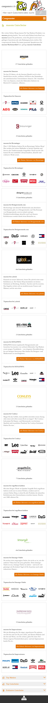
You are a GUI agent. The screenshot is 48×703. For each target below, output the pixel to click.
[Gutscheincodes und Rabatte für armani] (41, 175)
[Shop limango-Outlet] (24, 547)
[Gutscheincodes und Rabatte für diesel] (32, 181)
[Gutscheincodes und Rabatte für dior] (24, 373)
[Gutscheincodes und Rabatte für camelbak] (15, 109)
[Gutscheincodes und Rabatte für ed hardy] (6, 452)
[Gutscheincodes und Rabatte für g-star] (41, 452)
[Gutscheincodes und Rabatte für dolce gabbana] (15, 236)
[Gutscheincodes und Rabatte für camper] (32, 667)
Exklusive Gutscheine (15, 690)
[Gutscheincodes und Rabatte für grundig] (15, 661)
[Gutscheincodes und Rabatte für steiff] (32, 452)
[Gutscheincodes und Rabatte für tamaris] (24, 589)
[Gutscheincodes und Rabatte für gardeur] (32, 517)
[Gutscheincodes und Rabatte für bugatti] (41, 109)
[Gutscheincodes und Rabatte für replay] (24, 308)
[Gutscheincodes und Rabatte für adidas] (15, 380)
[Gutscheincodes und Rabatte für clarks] (15, 595)
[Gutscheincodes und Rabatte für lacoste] (41, 661)
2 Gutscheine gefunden (24, 335)
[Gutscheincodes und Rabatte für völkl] (6, 595)
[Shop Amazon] (24, 60)
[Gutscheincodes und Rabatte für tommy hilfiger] (41, 236)
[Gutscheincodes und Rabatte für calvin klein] (24, 445)
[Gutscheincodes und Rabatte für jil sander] (24, 103)
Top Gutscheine (12, 684)
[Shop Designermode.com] (24, 194)
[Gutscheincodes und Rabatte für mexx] (15, 589)
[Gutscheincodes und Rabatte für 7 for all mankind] (6, 103)
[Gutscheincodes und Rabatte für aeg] (6, 109)
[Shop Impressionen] (24, 618)
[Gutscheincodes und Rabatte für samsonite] (32, 175)
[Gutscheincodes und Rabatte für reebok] (24, 667)
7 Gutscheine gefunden (24, 478)
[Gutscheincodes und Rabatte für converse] (6, 175)
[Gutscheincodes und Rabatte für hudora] (32, 589)
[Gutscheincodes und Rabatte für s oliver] (15, 524)
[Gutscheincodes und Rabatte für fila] (32, 109)
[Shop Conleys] (24, 403)
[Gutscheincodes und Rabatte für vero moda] (24, 243)
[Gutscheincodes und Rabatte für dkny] (6, 445)
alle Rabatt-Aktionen (32, 88)
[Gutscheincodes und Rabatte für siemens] (24, 109)
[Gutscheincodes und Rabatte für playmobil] (32, 595)
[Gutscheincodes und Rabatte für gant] (32, 524)
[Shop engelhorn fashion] (24, 475)
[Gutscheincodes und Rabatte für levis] (24, 181)
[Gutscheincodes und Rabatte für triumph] (6, 524)
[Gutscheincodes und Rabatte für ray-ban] (15, 181)
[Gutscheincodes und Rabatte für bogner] (24, 175)
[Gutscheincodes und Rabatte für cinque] (6, 236)
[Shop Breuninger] (24, 132)
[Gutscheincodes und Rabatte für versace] (24, 236)
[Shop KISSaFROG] (24, 331)
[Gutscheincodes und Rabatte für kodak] (6, 589)
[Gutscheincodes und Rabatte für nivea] (15, 103)
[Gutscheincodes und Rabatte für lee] (15, 373)
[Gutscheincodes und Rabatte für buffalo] (6, 181)
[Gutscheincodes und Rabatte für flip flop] (32, 445)
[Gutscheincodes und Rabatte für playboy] (6, 380)
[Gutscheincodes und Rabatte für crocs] (41, 103)
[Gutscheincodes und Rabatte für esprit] (24, 524)
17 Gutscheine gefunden (24, 64)
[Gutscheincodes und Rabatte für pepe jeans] (6, 373)
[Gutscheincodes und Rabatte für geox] (15, 175)
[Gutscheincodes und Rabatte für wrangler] (32, 380)
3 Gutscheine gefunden (24, 197)
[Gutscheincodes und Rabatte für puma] (24, 452)
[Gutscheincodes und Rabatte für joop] (32, 308)
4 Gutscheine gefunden (24, 136)
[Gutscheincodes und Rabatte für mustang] (32, 103)
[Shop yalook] (24, 266)
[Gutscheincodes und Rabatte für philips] (6, 661)
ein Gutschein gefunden (24, 269)
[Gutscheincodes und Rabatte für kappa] (41, 373)
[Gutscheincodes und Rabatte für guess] (41, 243)
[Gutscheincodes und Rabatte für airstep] (41, 181)
